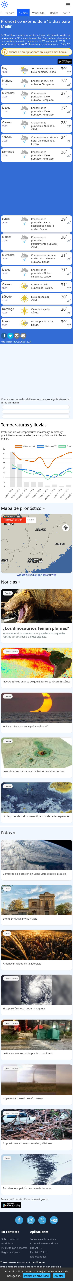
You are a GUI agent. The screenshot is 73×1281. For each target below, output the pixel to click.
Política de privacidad (36, 1275)
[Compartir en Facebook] (4, 336)
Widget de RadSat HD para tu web (36, 574)
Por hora (9, 13)
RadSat (54, 13)
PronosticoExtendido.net (44, 1243)
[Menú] (68, 4)
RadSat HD (36, 1247)
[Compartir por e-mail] (23, 336)
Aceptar (58, 1275)
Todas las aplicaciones (43, 1239)
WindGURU (38, 13)
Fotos (6, 832)
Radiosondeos (38, 1256)
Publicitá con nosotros (14, 1247)
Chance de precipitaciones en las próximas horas (38, 52)
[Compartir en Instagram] (17, 336)
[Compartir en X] (10, 336)
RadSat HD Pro (38, 1252)
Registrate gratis (10, 1252)
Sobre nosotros (10, 1239)
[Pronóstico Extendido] (4, 4)
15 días (23, 13)
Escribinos (7, 1243)
